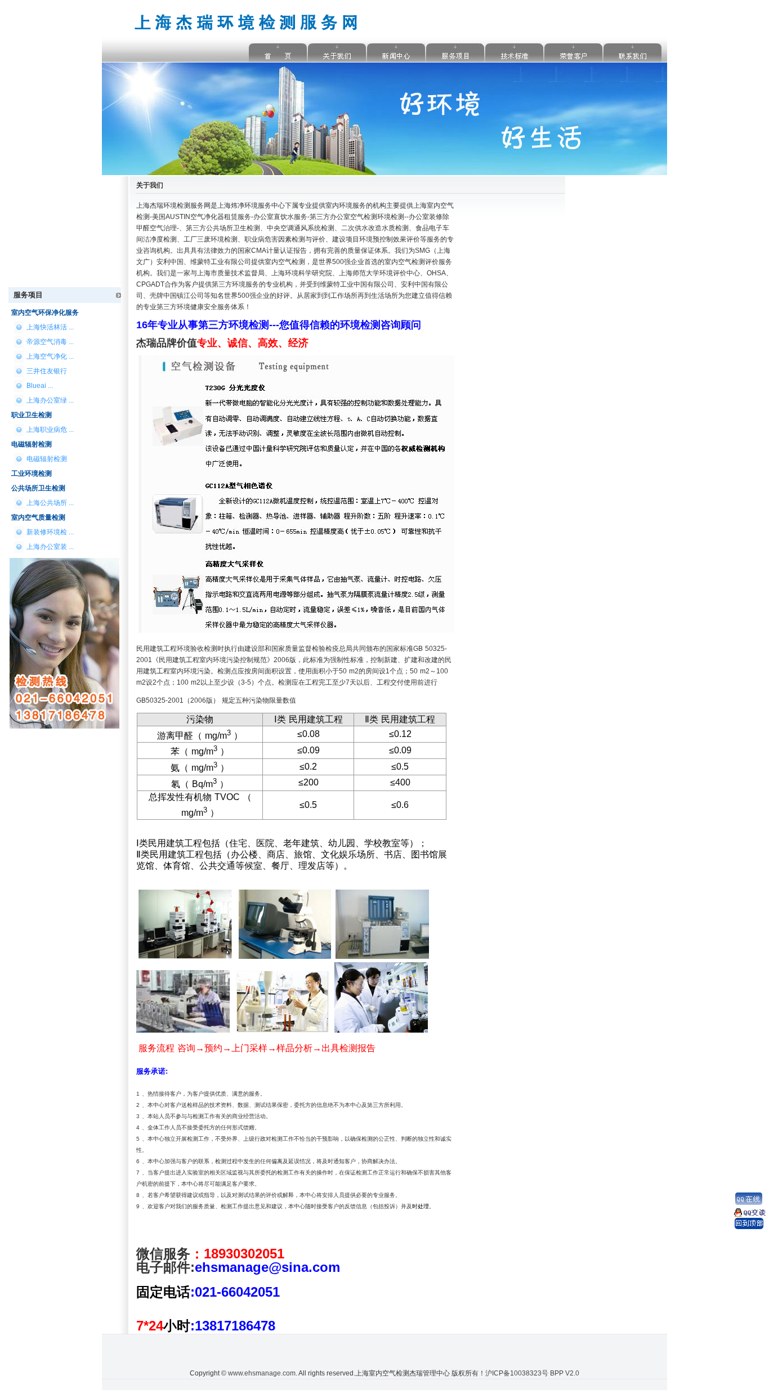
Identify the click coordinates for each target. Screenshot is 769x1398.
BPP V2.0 (564, 1373)
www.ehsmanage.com (262, 1373)
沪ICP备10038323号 (516, 1373)
